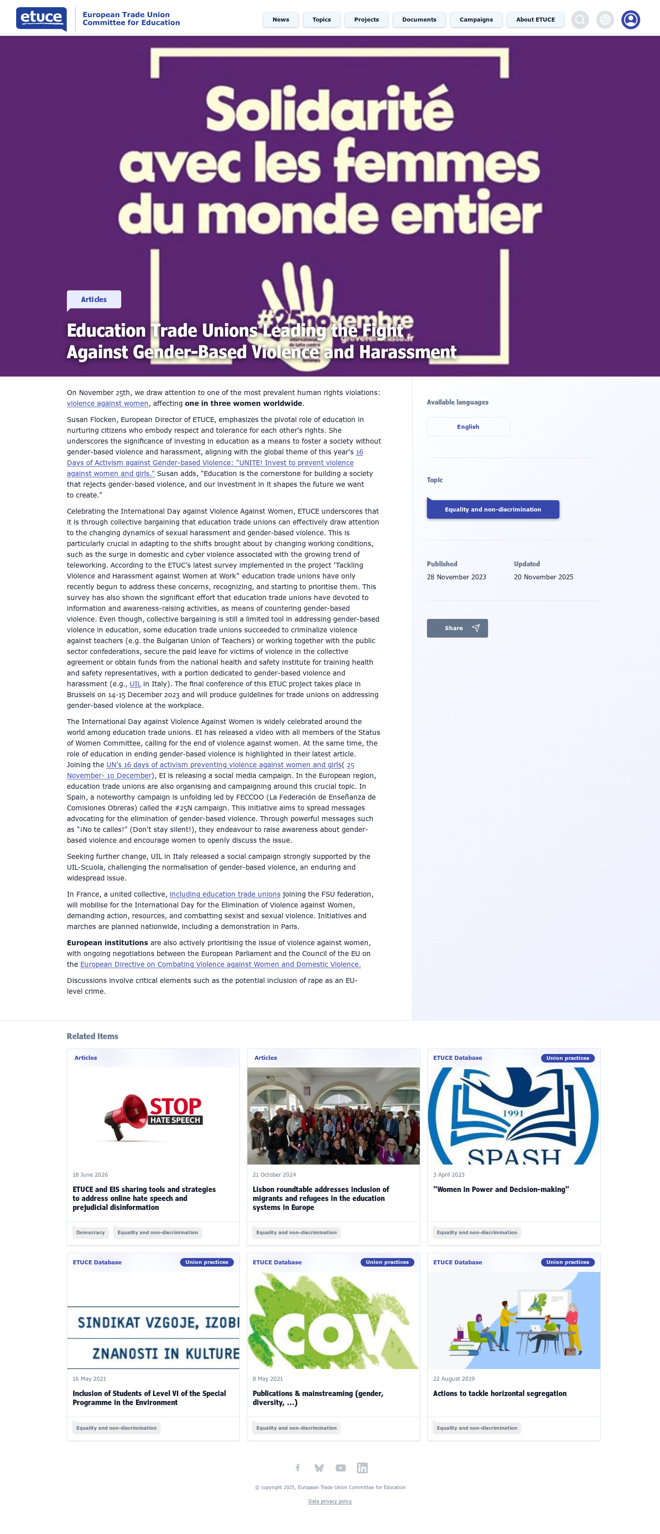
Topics (321, 19)
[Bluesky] (319, 1468)
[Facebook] (297, 1468)
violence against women (108, 403)
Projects (366, 19)
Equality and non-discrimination (493, 509)
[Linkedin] (362, 1468)
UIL (135, 684)
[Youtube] (340, 1468)
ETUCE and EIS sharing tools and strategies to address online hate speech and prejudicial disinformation (144, 1198)
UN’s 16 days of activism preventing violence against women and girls (224, 764)
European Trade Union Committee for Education (104, 18)
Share (454, 628)
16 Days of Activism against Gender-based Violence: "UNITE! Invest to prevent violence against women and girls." (215, 463)
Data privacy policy (330, 1501)
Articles (94, 299)
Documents (419, 19)
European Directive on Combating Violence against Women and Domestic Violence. (220, 964)
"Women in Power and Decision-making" (501, 1189)
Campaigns (476, 19)
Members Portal (630, 19)
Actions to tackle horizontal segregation (500, 1393)
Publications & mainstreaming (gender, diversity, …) (318, 1398)
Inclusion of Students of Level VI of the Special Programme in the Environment (149, 1398)
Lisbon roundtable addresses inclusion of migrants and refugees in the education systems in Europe (321, 1198)
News (281, 19)
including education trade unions (225, 894)
